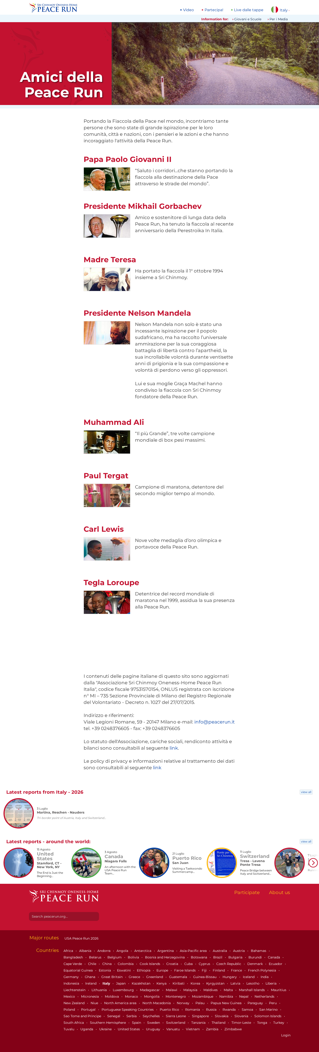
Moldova (112, 996)
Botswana (199, 957)
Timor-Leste (241, 1023)
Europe (162, 970)
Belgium (115, 957)
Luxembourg (124, 990)
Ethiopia (144, 970)
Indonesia (72, 983)
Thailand (219, 1023)
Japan (121, 983)
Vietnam (193, 1029)
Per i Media (278, 19)
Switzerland (176, 1023)
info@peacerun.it (214, 722)
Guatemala (178, 977)
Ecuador (276, 964)
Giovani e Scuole (247, 19)
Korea (196, 983)
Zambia (212, 1029)
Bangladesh (74, 957)
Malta (229, 990)
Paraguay (256, 1003)
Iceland (249, 977)
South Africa (74, 1023)
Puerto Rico (170, 1009)
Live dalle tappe (248, 10)
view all (306, 792)
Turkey (279, 1023)
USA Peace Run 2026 (81, 938)
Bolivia (134, 957)
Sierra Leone (176, 1016)
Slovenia (241, 1016)
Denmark (255, 964)
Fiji (205, 970)
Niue (95, 1003)
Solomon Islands (268, 1016)
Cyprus (205, 964)
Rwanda (230, 1009)
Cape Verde (73, 964)
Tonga (262, 1023)
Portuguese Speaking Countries (128, 1009)
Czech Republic (229, 964)
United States (129, 1029)
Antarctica (143, 951)
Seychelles (152, 1016)
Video (188, 10)
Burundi (255, 957)
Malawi (172, 990)
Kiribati (179, 983)
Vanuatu (173, 1029)
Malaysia (190, 990)
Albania (85, 951)
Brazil (218, 957)
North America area (120, 1003)
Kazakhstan (141, 983)
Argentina (166, 951)
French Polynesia (262, 970)
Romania (193, 1009)
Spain (137, 1023)
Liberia (271, 983)
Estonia (105, 970)
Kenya (161, 983)
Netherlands (265, 996)
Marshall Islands (252, 990)
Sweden (154, 1023)
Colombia (126, 964)
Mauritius (279, 990)
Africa (69, 951)
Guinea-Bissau (205, 977)
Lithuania (100, 990)
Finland (219, 970)
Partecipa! (214, 10)
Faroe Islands (185, 970)
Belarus (95, 957)
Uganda (87, 1029)
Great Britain (112, 977)
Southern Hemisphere (108, 1023)
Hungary (230, 977)
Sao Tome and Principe (83, 1016)
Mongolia (152, 996)
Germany (72, 977)
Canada (274, 957)
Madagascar (150, 990)
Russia (211, 1009)
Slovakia (222, 1016)
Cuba (189, 964)
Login (286, 1035)
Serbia (132, 1016)
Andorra (104, 951)
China (107, 964)
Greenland (155, 977)
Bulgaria (235, 957)
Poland (70, 1009)
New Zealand (74, 1003)
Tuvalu (69, 1029)
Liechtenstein (75, 990)
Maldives (211, 990)
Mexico (70, 996)
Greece (135, 977)
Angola (123, 951)
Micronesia (90, 996)
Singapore (201, 1016)
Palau (200, 1003)
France (237, 970)
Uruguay (153, 1029)
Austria (239, 951)
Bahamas (259, 951)
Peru (273, 1003)
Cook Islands (150, 964)
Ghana (90, 977)
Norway (183, 1003)
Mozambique (203, 996)
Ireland (91, 983)
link (174, 748)
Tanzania (198, 1023)
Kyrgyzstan (215, 983)
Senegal (114, 1016)
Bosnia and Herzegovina (165, 957)
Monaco (132, 996)
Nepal (244, 996)
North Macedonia (157, 1003)
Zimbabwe (233, 1029)
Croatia (172, 964)
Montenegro (176, 996)
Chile (92, 964)
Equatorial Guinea (79, 970)
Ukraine (106, 1029)
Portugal (88, 1009)
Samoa (248, 1009)
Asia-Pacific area (194, 951)
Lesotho (253, 983)
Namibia (226, 996)
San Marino (269, 1009)
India (265, 977)
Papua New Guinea (226, 1003)
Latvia (235, 983)
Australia (220, 951)
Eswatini (124, 970)
